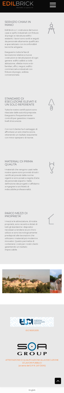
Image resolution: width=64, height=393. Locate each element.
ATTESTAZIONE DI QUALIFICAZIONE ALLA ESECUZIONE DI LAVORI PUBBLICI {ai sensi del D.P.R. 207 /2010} (32, 363)
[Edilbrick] (18, 4)
